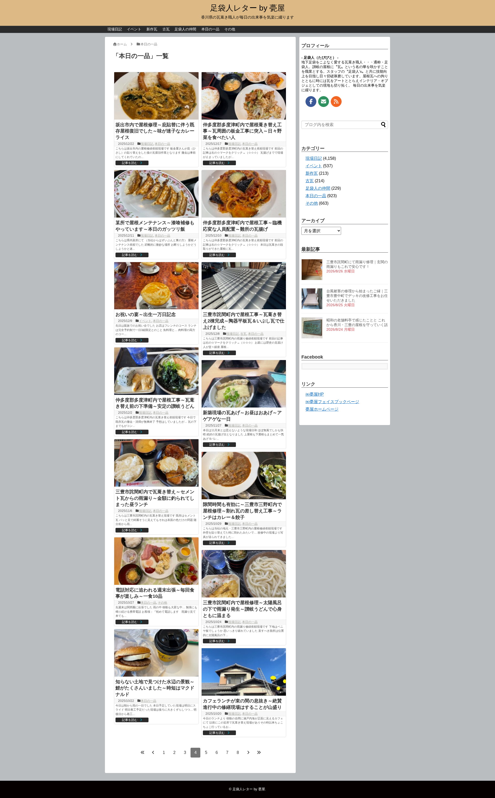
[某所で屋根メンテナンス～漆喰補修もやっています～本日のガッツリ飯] (156, 194)
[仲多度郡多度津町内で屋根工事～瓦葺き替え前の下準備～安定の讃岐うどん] (156, 371)
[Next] (248, 752)
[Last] (259, 752)
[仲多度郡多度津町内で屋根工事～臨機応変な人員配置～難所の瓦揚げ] (244, 194)
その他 (229, 29)
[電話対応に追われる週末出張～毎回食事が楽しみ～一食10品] (156, 561)
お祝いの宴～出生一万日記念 (146, 314)
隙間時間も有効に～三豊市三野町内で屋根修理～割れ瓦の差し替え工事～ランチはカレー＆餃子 (242, 511)
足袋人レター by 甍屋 (247, 8)
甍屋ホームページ (322, 409)
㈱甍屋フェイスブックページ (332, 402)
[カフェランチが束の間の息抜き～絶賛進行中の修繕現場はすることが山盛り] (244, 672)
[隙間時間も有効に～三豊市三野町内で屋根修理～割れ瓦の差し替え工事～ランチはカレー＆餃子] (244, 475)
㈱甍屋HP (315, 394)
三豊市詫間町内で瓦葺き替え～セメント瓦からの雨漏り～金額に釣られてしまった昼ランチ (155, 498)
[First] (142, 752)
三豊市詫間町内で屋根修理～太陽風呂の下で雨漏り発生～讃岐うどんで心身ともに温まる (242, 609)
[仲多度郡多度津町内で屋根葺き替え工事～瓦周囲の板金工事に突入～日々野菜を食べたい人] (244, 96)
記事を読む (129, 163)
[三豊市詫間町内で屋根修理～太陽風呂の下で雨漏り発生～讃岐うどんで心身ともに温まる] (244, 573)
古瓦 (166, 29)
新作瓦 (151, 29)
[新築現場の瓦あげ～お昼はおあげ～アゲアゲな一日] (244, 384)
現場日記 (115, 29)
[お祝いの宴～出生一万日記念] (156, 286)
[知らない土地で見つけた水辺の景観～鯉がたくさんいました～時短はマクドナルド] (156, 653)
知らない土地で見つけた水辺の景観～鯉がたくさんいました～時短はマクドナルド (155, 688)
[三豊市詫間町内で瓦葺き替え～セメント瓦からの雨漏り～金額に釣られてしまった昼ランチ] (156, 463)
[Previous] (153, 752)
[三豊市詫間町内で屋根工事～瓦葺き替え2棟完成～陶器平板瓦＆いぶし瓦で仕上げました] (244, 286)
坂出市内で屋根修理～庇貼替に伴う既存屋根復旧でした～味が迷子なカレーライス (155, 131)
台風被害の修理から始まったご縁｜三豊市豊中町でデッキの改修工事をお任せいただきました (357, 295)
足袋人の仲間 (185, 29)
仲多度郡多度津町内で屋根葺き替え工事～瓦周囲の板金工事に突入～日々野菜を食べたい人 (242, 131)
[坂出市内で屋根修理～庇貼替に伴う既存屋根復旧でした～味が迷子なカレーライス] (156, 96)
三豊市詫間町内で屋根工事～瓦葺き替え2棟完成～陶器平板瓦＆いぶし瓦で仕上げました (243, 321)
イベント (134, 29)
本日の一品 (210, 29)
